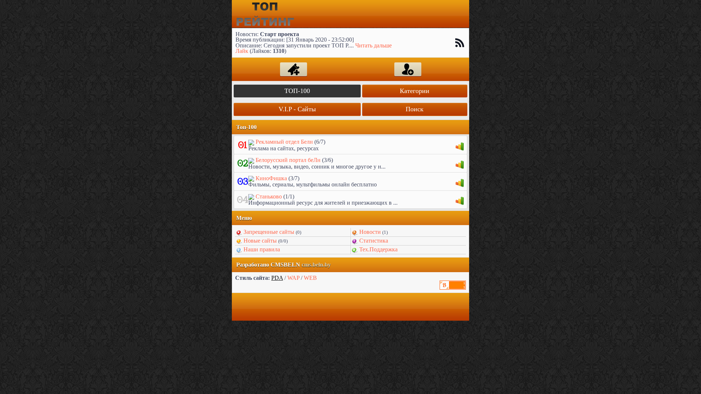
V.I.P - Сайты (297, 109)
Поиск (415, 109)
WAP (293, 278)
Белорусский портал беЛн (288, 160)
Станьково (269, 196)
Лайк (241, 51)
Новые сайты (260, 240)
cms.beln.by (316, 265)
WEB (310, 278)
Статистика (373, 240)
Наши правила (262, 249)
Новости (370, 232)
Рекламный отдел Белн (284, 142)
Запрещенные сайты (269, 232)
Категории (414, 90)
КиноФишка (271, 178)
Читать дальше (373, 45)
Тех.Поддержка (378, 249)
